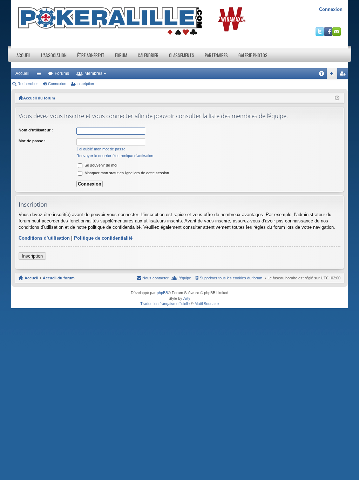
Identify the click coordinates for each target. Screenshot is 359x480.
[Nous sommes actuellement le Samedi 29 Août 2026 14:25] (337, 98)
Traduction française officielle (165, 303)
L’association (54, 55)
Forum (121, 55)
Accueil (23, 55)
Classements (181, 55)
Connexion (331, 9)
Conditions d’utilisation (44, 238)
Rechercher (28, 84)
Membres (93, 73)
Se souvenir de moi (100, 165)
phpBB (162, 293)
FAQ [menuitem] (324, 75)
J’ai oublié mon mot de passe (101, 149)
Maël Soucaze (207, 303)
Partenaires (216, 55)
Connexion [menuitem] (333, 75)
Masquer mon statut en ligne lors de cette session (126, 173)
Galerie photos (252, 55)
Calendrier (148, 55)
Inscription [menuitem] (344, 75)
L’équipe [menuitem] (184, 278)
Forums (62, 73)
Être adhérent (90, 55)
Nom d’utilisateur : (36, 130)
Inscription (85, 84)
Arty (186, 298)
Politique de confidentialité (103, 238)
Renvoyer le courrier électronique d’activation (114, 156)
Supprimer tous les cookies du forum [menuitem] (231, 278)
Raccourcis (40, 75)
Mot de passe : (32, 141)
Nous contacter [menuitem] (155, 278)
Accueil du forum (39, 98)
